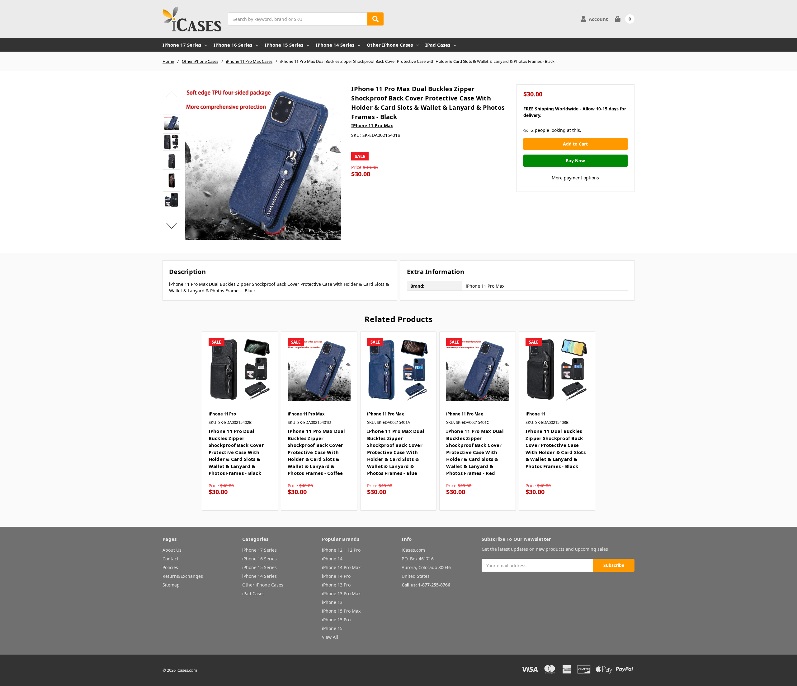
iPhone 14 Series (335, 45)
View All (330, 637)
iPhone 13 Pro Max (341, 593)
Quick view (240, 369)
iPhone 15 (332, 628)
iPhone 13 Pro (336, 585)
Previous (171, 93)
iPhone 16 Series (233, 45)
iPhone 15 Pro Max (341, 611)
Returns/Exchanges (183, 576)
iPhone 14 (332, 559)
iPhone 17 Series (182, 45)
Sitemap (171, 585)
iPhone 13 (332, 602)
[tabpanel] (240, 421)
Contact (170, 559)
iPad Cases (437, 45)
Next (171, 225)
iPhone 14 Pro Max (341, 567)
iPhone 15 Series (284, 45)
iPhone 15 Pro (336, 620)
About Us (172, 550)
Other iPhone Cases (390, 45)
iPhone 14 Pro (336, 576)
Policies (170, 567)
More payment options (575, 178)
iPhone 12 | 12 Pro (341, 550)
